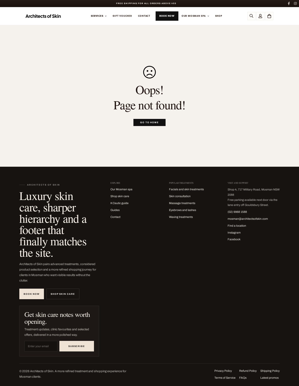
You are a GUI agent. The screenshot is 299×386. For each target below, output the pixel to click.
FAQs (243, 377)
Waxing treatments (181, 217)
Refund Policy (248, 370)
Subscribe (76, 346)
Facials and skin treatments (186, 189)
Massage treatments (182, 203)
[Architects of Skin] (43, 16)
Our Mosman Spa (194, 15)
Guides (115, 210)
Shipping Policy (270, 370)
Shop (218, 15)
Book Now (167, 15)
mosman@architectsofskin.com (248, 218)
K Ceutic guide (119, 203)
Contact (144, 15)
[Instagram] (295, 3)
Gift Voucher (122, 15)
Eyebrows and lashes (182, 210)
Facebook (234, 239)
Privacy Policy (223, 370)
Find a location (237, 225)
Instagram (234, 232)
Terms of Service (225, 377)
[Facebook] (289, 3)
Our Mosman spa (121, 189)
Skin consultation (180, 196)
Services (97, 15)
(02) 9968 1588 (237, 211)
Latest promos (269, 377)
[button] (269, 16)
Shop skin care (63, 294)
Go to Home (149, 122)
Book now (32, 294)
